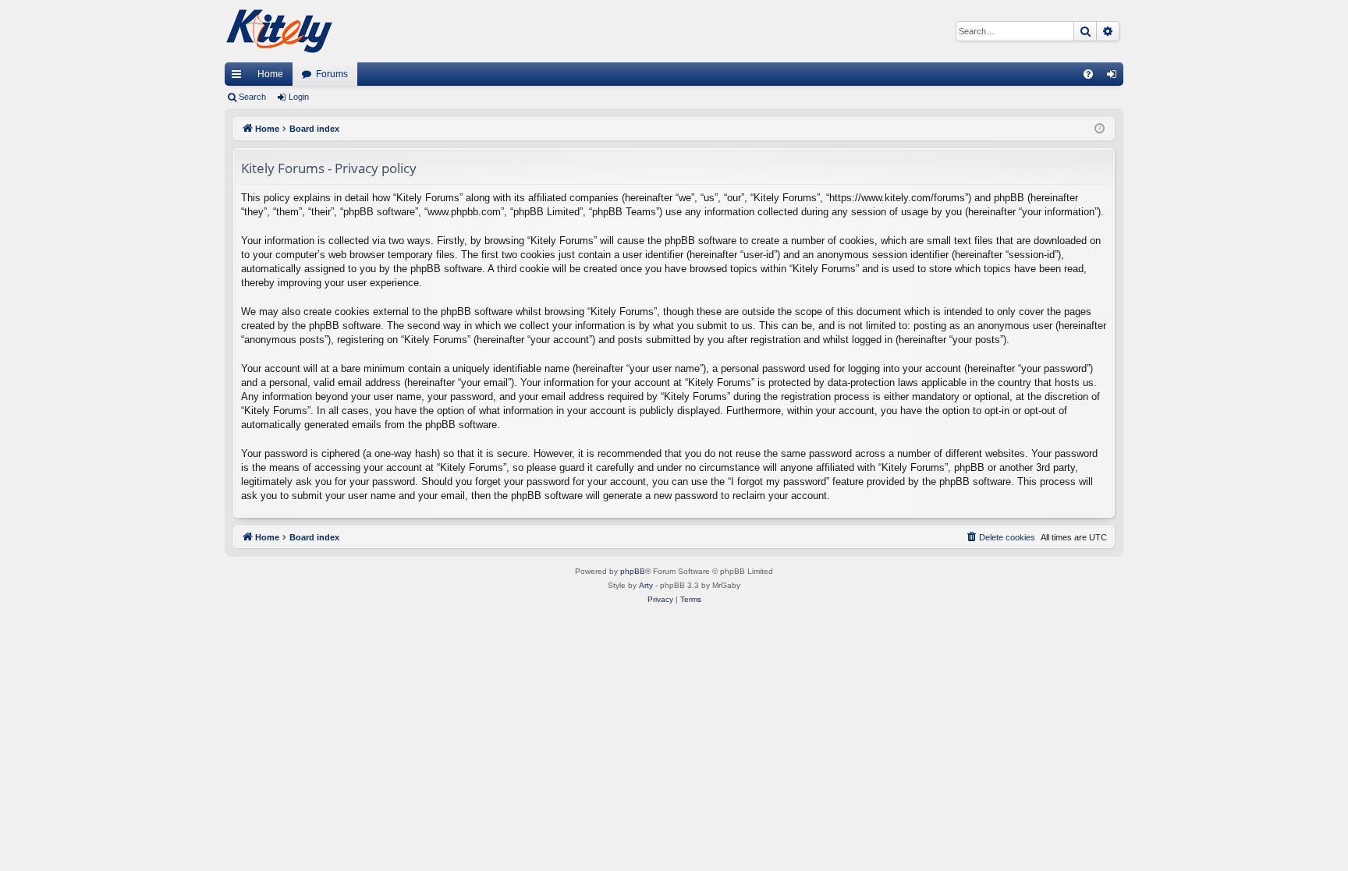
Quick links (239, 77)
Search (252, 96)
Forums (332, 74)
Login (299, 96)
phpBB (632, 571)
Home (270, 74)
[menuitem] (1088, 74)
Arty (646, 585)
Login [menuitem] (1114, 77)
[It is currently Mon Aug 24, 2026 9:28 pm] (1099, 129)
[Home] (279, 31)
